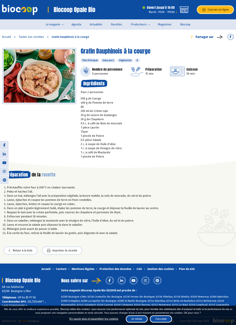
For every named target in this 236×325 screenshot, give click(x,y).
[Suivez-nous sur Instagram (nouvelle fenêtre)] (4, 171)
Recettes (116, 24)
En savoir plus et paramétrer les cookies (93, 318)
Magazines (165, 24)
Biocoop (185, 24)
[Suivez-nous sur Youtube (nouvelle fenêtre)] (4, 162)
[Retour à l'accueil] (19, 9)
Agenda (76, 24)
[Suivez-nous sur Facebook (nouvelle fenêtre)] (4, 145)
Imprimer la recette (64, 250)
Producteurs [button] (139, 24)
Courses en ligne (218, 9)
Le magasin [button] (53, 24)
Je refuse (136, 318)
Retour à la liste (22, 250)
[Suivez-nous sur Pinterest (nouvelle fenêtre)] (4, 179)
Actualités (96, 24)
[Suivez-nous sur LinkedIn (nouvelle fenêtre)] (4, 154)
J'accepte (161, 318)
